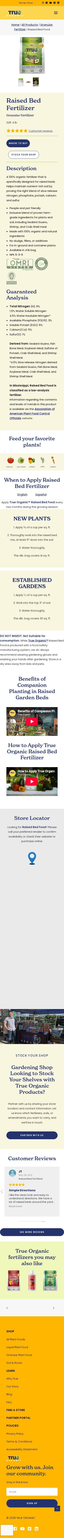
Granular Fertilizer (20, 115)
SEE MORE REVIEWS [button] (32, 1232)
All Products (30, 25)
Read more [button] (15, 1206)
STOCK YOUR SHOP (32, 1055)
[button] (43, 3)
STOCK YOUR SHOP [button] (23, 154)
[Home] (13, 1458)
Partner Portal (26, 3)
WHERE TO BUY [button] (18, 143)
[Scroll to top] (57, 1508)
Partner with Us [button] (32, 1135)
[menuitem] (27, 3)
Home (15, 25)
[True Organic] (15, 12)
